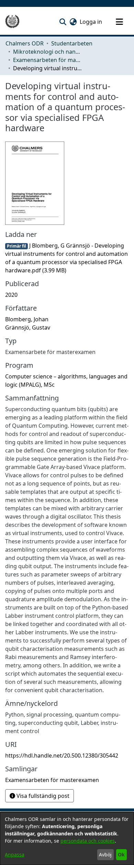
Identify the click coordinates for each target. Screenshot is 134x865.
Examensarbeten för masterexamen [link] (47, 60)
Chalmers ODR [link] (24, 43)
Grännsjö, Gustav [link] (27, 327)
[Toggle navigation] (119, 21)
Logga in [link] (91, 21)
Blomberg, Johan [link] (26, 319)
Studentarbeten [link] (71, 43)
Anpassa (14, 854)
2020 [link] (11, 295)
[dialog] (67, 838)
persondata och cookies (87, 840)
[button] (62, 22)
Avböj (105, 854)
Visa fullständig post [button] (42, 796)
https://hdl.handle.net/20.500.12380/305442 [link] (61, 755)
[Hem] (12, 22)
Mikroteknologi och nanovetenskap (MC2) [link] (47, 51)
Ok (121, 854)
